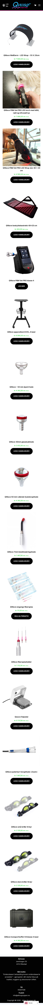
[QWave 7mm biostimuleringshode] (21, 531)
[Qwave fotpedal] (21, 696)
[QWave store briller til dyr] (21, 861)
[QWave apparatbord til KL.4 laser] (21, 311)
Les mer (21, 286)
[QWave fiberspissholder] (21, 641)
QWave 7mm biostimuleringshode (21, 552)
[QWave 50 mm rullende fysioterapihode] (21, 476)
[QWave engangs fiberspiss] (21, 586)
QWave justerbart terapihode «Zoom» (21, 772)
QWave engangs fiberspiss (21, 607)
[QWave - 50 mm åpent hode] (21, 366)
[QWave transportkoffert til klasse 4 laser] (21, 916)
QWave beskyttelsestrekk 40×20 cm (21, 226)
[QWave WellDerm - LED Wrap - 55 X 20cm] (21, 35)
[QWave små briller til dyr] (21, 806)
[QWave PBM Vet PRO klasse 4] (21, 260)
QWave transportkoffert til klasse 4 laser (21, 937)
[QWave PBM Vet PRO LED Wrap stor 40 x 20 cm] (21, 147)
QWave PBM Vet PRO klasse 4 (21, 281)
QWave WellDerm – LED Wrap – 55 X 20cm (21, 55)
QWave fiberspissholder (21, 662)
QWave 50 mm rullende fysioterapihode (21, 497)
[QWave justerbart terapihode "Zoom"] (21, 751)
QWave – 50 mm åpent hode (21, 387)
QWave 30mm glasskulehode (21, 442)
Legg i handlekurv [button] (21, 64)
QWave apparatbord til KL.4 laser (21, 332)
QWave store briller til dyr (21, 882)
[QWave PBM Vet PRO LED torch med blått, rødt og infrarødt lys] (21, 90)
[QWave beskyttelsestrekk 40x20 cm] (21, 205)
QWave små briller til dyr (21, 827)
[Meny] (39, 5)
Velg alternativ (21, 616)
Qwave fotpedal (21, 717)
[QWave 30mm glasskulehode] (21, 421)
